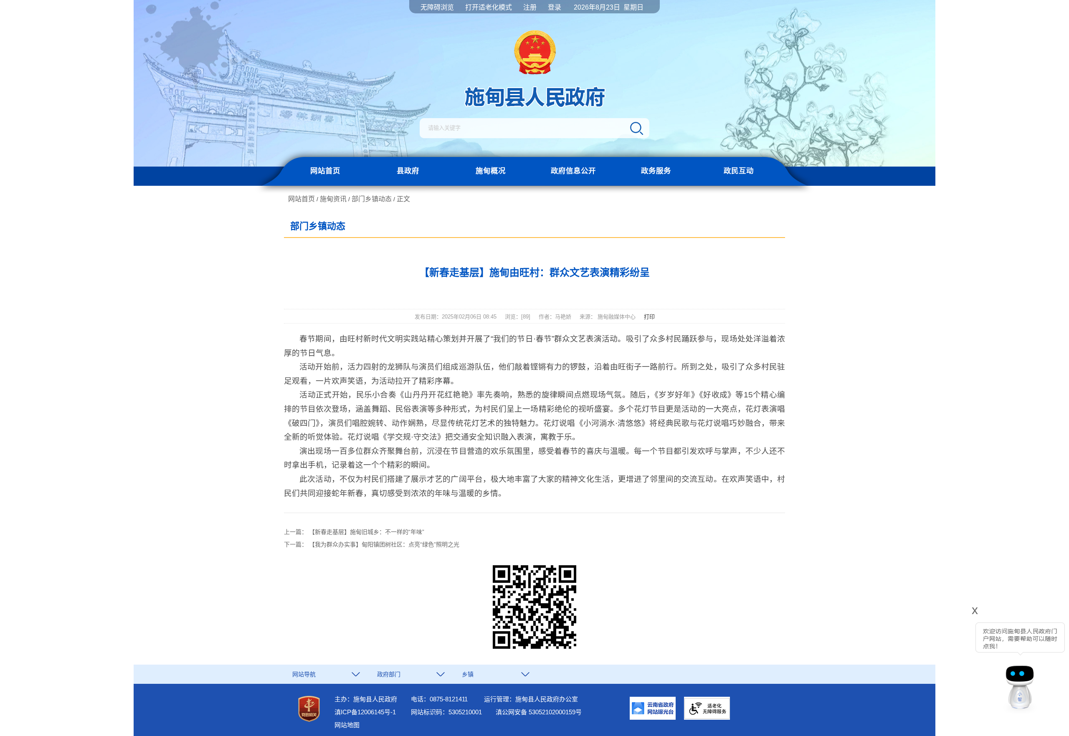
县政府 (408, 171)
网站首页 (325, 171)
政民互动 (739, 171)
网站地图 (347, 724)
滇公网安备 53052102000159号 (539, 712)
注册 (530, 7)
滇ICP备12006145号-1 (365, 712)
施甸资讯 (333, 198)
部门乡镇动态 (372, 198)
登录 (554, 7)
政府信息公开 (573, 171)
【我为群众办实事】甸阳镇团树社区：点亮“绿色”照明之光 (384, 544)
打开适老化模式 (488, 7)
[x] (951, 662)
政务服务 (656, 171)
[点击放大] (534, 607)
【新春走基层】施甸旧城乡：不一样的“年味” (366, 532)
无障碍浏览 (437, 7)
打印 (649, 317)
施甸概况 (491, 171)
